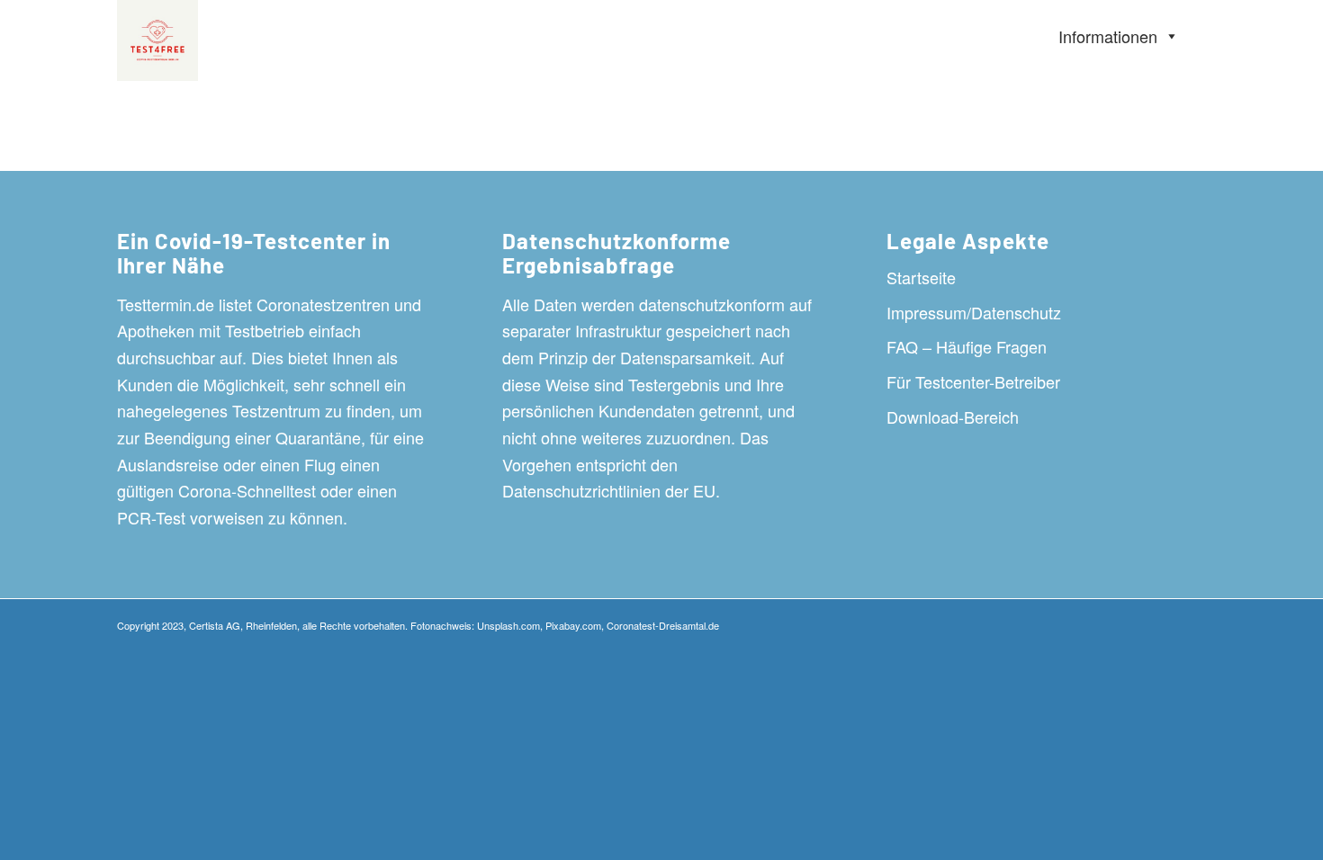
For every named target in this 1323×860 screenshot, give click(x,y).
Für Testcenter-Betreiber (973, 381)
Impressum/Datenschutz (973, 312)
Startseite (921, 277)
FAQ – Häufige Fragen (966, 346)
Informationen (1107, 36)
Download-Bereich (952, 416)
